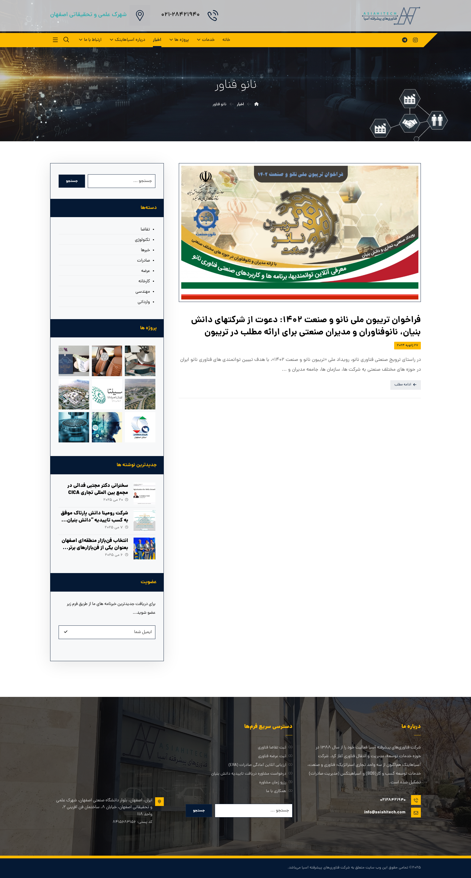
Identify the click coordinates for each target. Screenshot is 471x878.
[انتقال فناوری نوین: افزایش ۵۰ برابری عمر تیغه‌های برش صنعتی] (140, 361)
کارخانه (144, 281)
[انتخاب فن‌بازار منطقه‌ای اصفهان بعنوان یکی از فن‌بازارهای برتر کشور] (144, 548)
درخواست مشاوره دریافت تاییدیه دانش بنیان (248, 774)
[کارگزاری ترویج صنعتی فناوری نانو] (74, 427)
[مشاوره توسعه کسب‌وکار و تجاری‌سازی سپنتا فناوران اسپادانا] (107, 394)
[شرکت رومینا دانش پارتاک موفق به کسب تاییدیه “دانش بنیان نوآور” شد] (144, 521)
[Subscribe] (65, 632)
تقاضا (145, 229)
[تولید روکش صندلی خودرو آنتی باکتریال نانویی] (107, 361)
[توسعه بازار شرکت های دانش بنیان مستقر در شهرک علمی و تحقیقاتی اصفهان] (74, 394)
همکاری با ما (276, 791)
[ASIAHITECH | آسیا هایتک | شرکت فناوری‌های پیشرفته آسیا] (391, 15)
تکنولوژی (142, 240)
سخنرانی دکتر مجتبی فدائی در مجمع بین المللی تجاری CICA (97, 489)
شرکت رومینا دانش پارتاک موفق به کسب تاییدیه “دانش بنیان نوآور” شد (94, 520)
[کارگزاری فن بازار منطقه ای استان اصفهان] (140, 427)
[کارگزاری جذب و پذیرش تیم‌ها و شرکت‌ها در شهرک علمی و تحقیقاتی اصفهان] (140, 394)
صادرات (143, 260)
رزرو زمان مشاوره (272, 783)
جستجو (72, 181)
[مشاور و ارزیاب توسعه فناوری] (107, 427)
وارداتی (144, 302)
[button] (415, 40)
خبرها (145, 250)
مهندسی (142, 292)
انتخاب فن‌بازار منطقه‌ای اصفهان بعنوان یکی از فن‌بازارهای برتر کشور (95, 548)
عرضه (145, 271)
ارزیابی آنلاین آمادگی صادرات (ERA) (257, 765)
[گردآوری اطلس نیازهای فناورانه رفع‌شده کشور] (74, 361)
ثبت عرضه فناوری (272, 756)
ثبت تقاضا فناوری (272, 748)
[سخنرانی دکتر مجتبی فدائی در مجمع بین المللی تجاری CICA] (144, 493)
